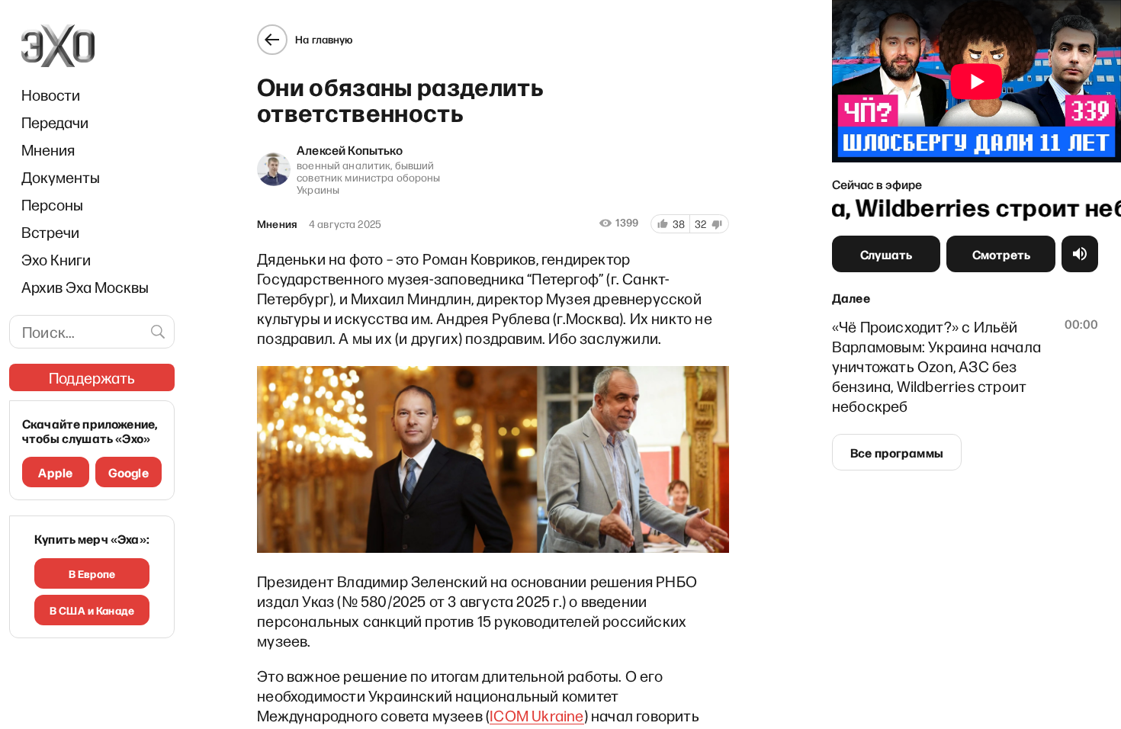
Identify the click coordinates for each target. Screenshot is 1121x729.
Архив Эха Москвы (85, 287)
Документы (60, 177)
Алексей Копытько (350, 149)
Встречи (50, 232)
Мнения (48, 149)
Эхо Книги (56, 259)
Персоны (52, 204)
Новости (50, 94)
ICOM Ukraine (536, 715)
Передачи (54, 122)
